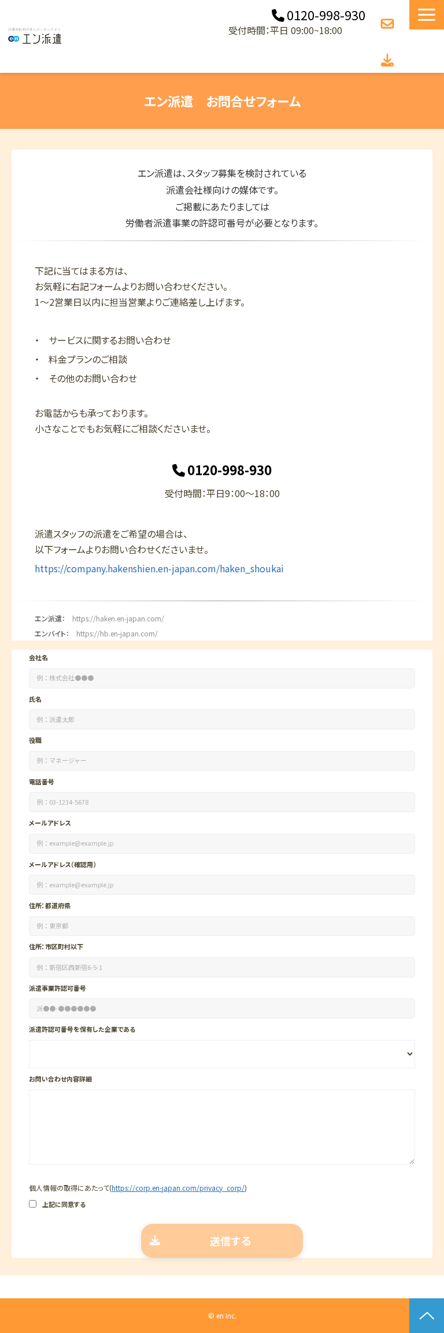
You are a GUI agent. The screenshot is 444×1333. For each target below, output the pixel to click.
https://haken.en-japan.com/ (118, 618)
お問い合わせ (388, 24)
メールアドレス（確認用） (63, 864)
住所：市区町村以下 (56, 946)
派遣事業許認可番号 (57, 988)
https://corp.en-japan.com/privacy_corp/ (178, 1188)
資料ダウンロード (388, 60)
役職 (35, 740)
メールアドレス (50, 822)
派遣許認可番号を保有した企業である (82, 1029)
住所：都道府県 (50, 905)
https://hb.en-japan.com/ (117, 633)
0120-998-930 (326, 15)
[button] (426, 14)
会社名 (38, 657)
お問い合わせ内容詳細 (60, 1078)
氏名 (35, 698)
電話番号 (41, 781)
